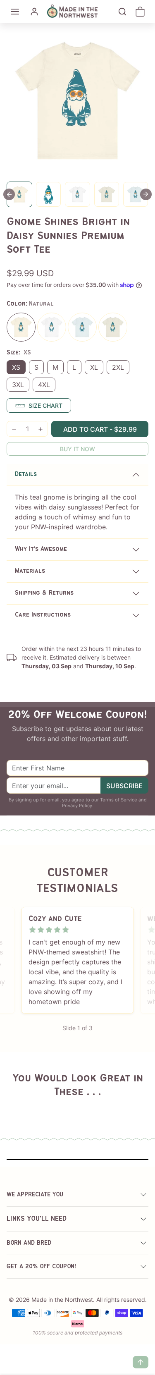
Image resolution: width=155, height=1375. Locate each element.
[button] (15, 11)
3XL (18, 384)
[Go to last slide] (9, 194)
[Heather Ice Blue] (82, 327)
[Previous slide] (16, 1106)
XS (16, 367)
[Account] (34, 11)
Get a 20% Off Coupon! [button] (41, 1267)
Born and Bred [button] (29, 1243)
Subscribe (124, 786)
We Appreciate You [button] (35, 1195)
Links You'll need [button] (37, 1218)
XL (94, 367)
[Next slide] (146, 194)
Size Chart (45, 405)
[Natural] (21, 327)
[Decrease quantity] (14, 429)
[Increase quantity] (40, 429)
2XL (118, 367)
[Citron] (112, 327)
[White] (51, 327)
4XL (44, 384)
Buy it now (77, 448)
